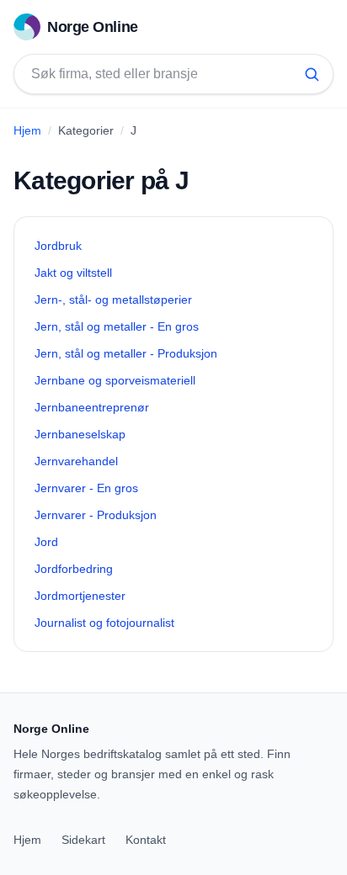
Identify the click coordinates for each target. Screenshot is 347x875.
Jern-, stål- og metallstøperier (113, 299)
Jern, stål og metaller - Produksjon (126, 353)
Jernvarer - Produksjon (96, 515)
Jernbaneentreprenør (92, 407)
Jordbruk (58, 245)
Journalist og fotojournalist (104, 622)
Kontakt (145, 839)
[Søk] (311, 74)
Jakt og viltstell (73, 272)
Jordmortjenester (80, 595)
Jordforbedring (74, 568)
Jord (46, 542)
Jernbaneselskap (80, 434)
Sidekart (83, 839)
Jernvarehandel (76, 461)
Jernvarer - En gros (86, 488)
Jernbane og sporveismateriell (115, 380)
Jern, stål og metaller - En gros (117, 326)
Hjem (27, 130)
